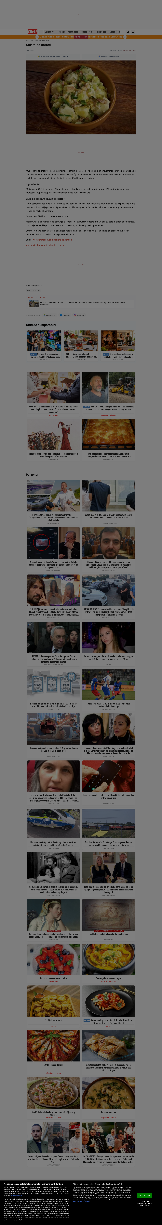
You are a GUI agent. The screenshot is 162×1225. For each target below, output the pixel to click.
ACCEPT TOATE (144, 1196)
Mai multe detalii (16, 1195)
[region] (81, 1202)
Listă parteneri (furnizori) (81, 1201)
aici (19, 1211)
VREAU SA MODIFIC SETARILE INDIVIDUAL (144, 1203)
